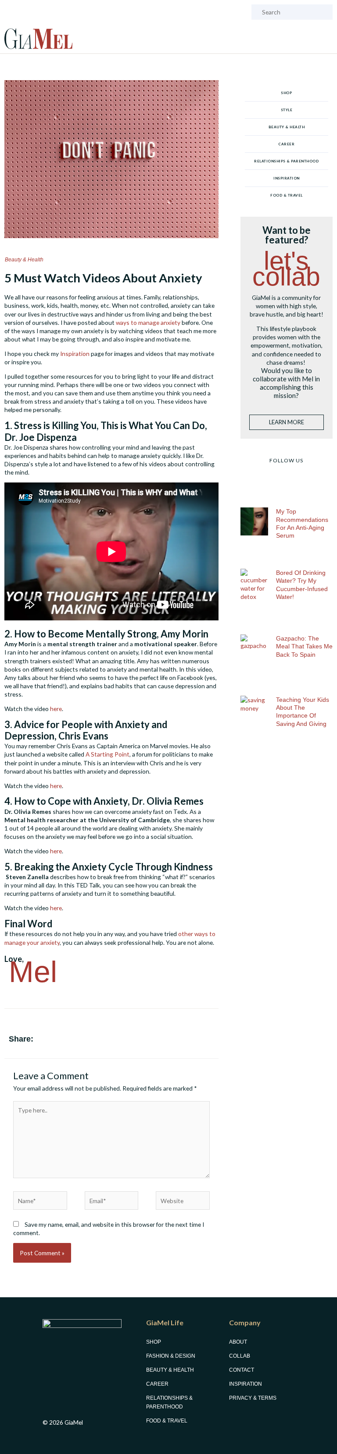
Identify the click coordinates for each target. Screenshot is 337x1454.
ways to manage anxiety (148, 322)
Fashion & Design (170, 1356)
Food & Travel (286, 195)
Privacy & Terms (252, 1398)
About (238, 1342)
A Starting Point (107, 754)
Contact (241, 1370)
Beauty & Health (24, 260)
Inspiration (75, 353)
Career (286, 144)
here (56, 708)
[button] (181, 1041)
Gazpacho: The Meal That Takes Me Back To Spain (304, 646)
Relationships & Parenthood (286, 161)
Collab (239, 1356)
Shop (286, 93)
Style (287, 110)
